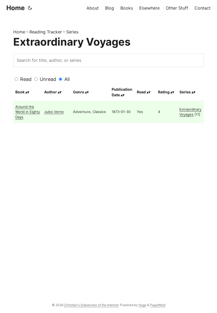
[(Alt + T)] (30, 8)
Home (15, 8)
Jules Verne (54, 112)
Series (72, 31)
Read (25, 79)
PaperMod (157, 305)
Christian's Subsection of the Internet (91, 305)
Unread (48, 79)
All (67, 79)
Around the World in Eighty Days (27, 112)
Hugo (142, 305)
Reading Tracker (45, 31)
